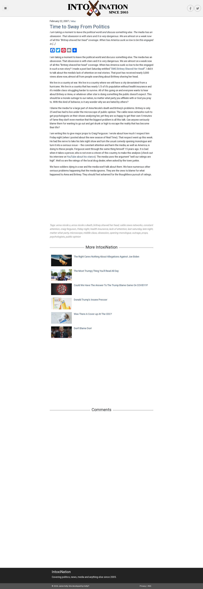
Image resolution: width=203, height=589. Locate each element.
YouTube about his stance (81, 156)
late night (148, 229)
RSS (149, 586)
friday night (83, 229)
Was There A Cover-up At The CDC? (93, 314)
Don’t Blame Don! (83, 328)
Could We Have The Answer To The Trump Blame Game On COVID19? (111, 285)
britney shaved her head (106, 225)
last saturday (135, 229)
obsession (103, 232)
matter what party (59, 232)
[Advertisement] (101, 200)
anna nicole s (63, 225)
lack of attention (118, 229)
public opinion (73, 236)
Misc (73, 21)
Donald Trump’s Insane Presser (90, 299)
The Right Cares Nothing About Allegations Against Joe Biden (106, 256)
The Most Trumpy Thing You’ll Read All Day (96, 271)
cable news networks (131, 225)
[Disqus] (101, 450)
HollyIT (86, 586)
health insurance (99, 229)
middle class (90, 232)
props (144, 232)
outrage (136, 232)
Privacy (143, 586)
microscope (76, 232)
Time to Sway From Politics (80, 27)
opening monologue (120, 232)
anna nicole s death (81, 225)
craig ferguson (68, 229)
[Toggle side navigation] (5, 8)
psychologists (57, 236)
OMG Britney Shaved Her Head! (127, 68)
